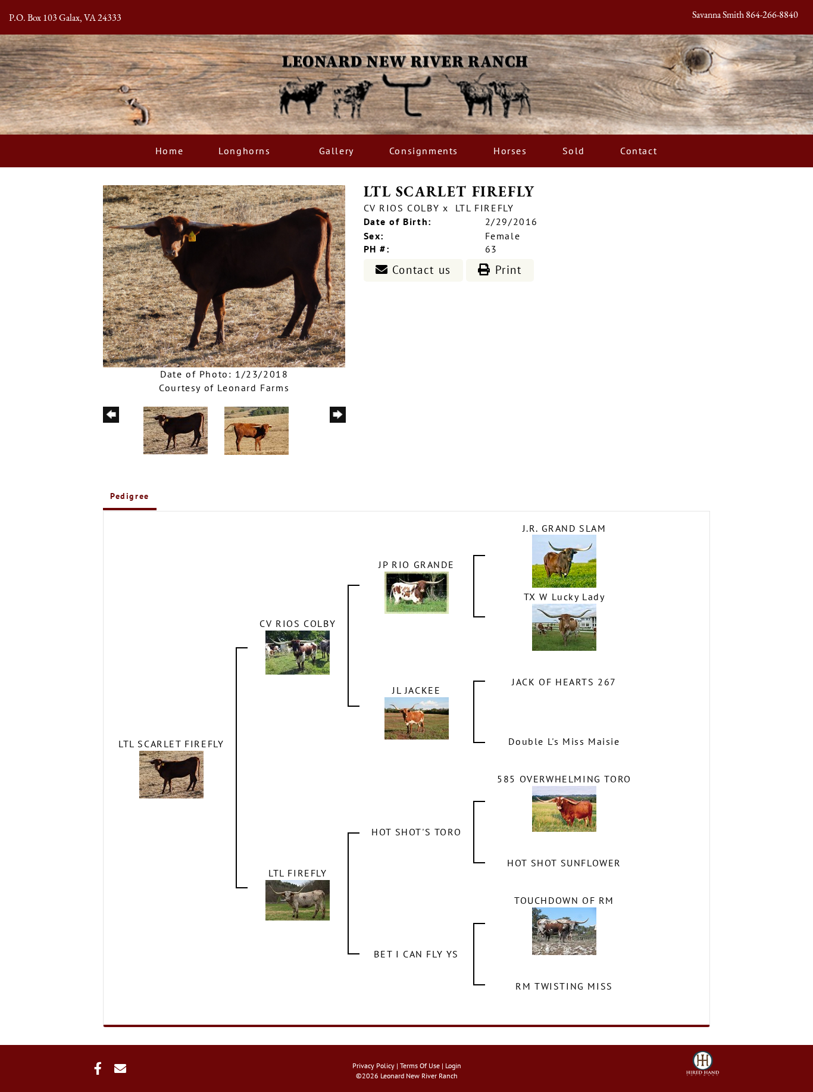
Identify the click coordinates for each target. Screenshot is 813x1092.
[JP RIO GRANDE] (416, 592)
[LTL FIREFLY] (297, 899)
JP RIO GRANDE (416, 564)
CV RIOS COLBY (402, 208)
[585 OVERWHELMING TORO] (564, 808)
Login (453, 1065)
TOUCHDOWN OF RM (564, 900)
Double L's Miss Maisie (564, 741)
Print (506, 270)
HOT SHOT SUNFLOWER (564, 863)
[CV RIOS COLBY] (297, 651)
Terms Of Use (420, 1065)
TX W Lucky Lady (564, 597)
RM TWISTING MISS (564, 986)
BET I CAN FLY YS (416, 954)
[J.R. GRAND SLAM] (564, 560)
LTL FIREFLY (484, 208)
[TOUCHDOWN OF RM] (564, 930)
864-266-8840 (772, 15)
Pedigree (129, 496)
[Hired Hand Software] (702, 1060)
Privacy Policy (373, 1065)
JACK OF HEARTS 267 (564, 682)
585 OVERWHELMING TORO (564, 779)
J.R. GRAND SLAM (564, 528)
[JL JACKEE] (416, 717)
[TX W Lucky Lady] (564, 626)
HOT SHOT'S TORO (416, 832)
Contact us (419, 270)
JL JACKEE (416, 690)
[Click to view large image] (224, 275)
